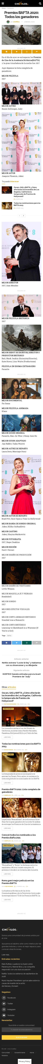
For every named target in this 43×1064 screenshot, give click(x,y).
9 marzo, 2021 (17, 840)
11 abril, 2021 (16, 795)
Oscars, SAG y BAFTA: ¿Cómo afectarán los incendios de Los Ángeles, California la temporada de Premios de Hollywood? (26, 191)
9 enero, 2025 (19, 199)
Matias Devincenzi (10, 704)
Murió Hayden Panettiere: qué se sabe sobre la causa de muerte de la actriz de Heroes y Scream (21, 983)
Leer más (7, 737)
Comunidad (6, 1052)
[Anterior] (19, 215)
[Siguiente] (23, 215)
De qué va (7, 800)
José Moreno (8, 886)
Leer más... (6, 955)
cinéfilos (16, 22)
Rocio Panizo (8, 749)
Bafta (9, 635)
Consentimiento (19, 1052)
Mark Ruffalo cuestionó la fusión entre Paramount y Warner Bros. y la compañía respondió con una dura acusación (18, 967)
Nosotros (5, 1055)
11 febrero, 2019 (20, 886)
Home (4, 8)
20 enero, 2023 (19, 208)
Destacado (10, 8)
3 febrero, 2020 (29, 22)
